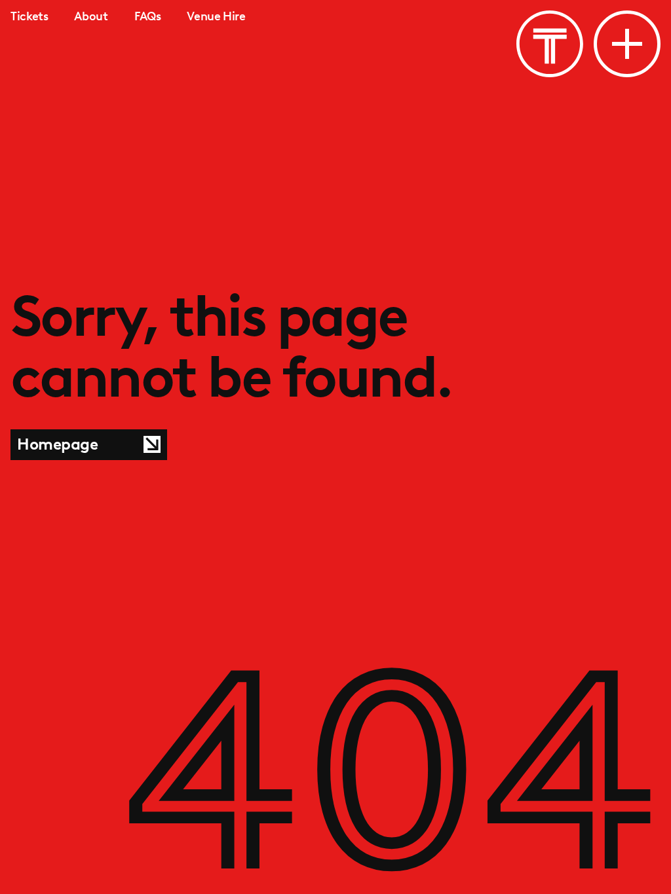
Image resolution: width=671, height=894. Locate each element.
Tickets (29, 16)
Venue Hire (216, 16)
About (90, 16)
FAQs (147, 16)
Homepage (57, 444)
